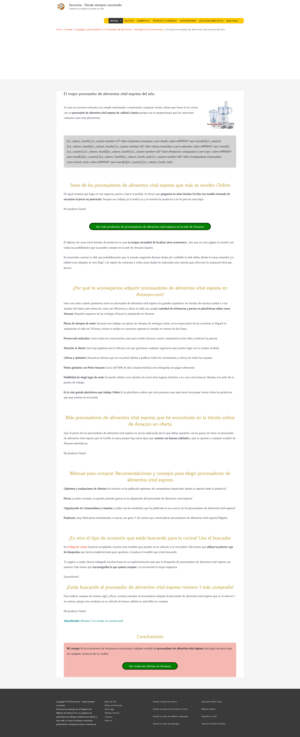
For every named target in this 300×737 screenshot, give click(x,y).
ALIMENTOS (143, 20)
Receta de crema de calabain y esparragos (170, 716)
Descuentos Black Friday (212, 701)
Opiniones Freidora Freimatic (214, 723)
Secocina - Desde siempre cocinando (95, 4)
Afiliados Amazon (112, 713)
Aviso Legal (109, 709)
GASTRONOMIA (188, 20)
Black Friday (232, 20)
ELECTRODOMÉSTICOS (211, 20)
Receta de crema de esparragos (166, 723)
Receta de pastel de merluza (165, 701)
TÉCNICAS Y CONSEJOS (165, 20)
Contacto (108, 716)
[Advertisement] (150, 56)
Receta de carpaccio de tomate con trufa (170, 709)
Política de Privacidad (113, 705)
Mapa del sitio (111, 701)
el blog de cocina (77, 547)
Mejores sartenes (208, 709)
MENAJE (114, 20)
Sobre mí (108, 720)
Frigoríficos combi (209, 716)
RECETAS (129, 20)
